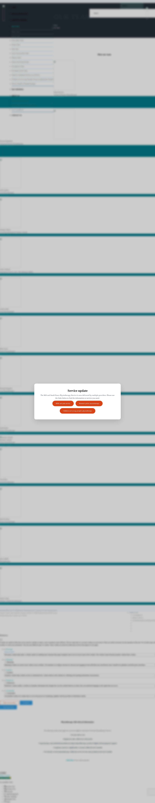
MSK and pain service (63, 403)
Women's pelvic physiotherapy (89, 403)
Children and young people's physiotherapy (77, 411)
